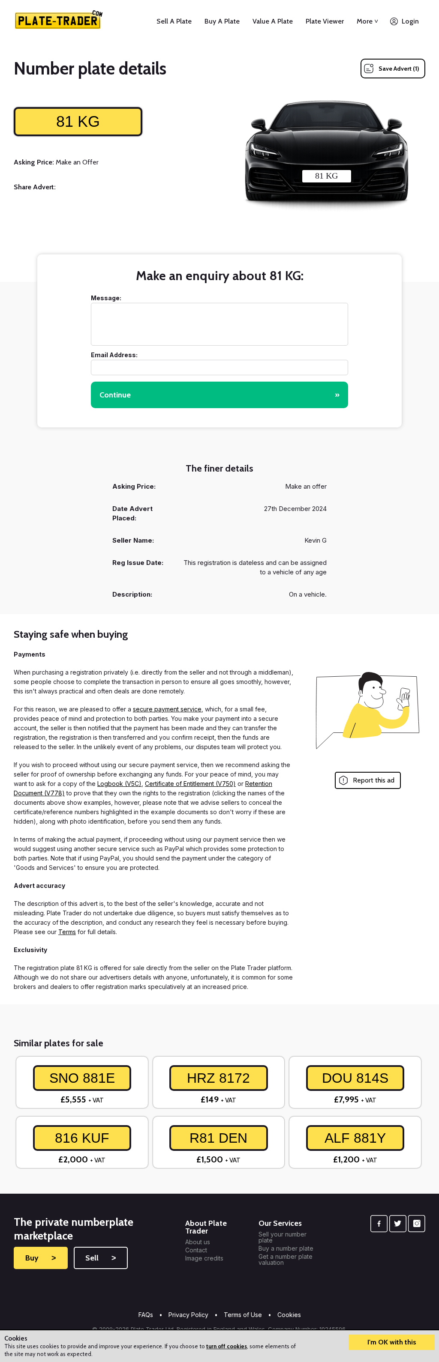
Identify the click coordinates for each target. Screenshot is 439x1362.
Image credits (204, 1258)
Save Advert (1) (399, 68)
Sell (100, 1258)
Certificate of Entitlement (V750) (190, 783)
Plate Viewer (325, 21)
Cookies (289, 1314)
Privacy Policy (188, 1314)
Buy (40, 1258)
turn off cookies (226, 1346)
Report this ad (373, 780)
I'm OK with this (391, 1342)
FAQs (145, 1314)
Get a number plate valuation (286, 1260)
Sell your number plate (283, 1237)
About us (197, 1242)
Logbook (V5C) (119, 783)
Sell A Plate (174, 21)
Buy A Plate (222, 21)
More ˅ (367, 21)
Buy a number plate (286, 1248)
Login (410, 21)
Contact (196, 1250)
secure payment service (167, 709)
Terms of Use (243, 1314)
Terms (67, 931)
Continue (219, 395)
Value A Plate (273, 21)
